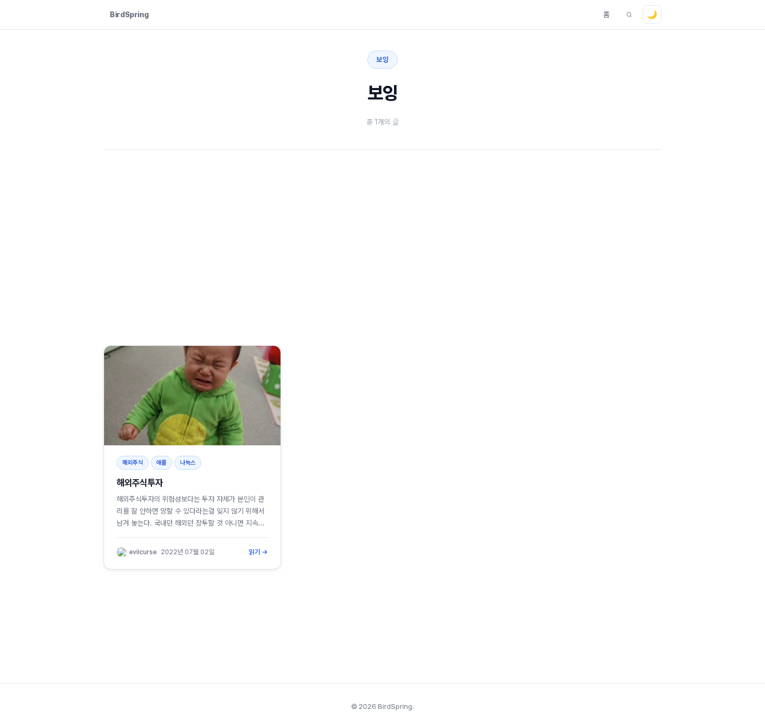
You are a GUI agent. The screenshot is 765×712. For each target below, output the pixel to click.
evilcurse (143, 552)
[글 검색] (629, 14)
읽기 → (259, 552)
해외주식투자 (139, 482)
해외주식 (132, 462)
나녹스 (188, 462)
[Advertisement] (416, 247)
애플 (161, 462)
